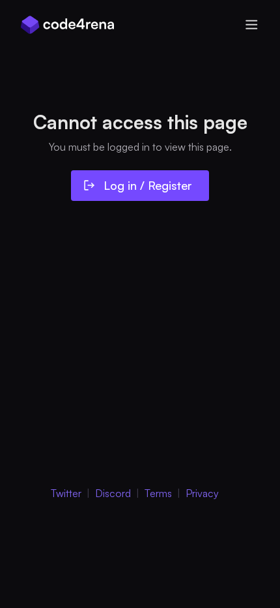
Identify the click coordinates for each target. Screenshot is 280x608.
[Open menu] (251, 25)
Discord (113, 493)
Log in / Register (148, 185)
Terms (158, 493)
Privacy (202, 493)
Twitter (66, 493)
